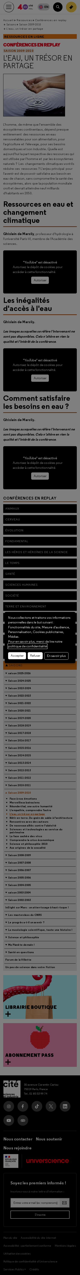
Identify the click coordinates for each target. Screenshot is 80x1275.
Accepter (17, 655)
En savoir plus (56, 656)
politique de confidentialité (27, 646)
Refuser (35, 655)
